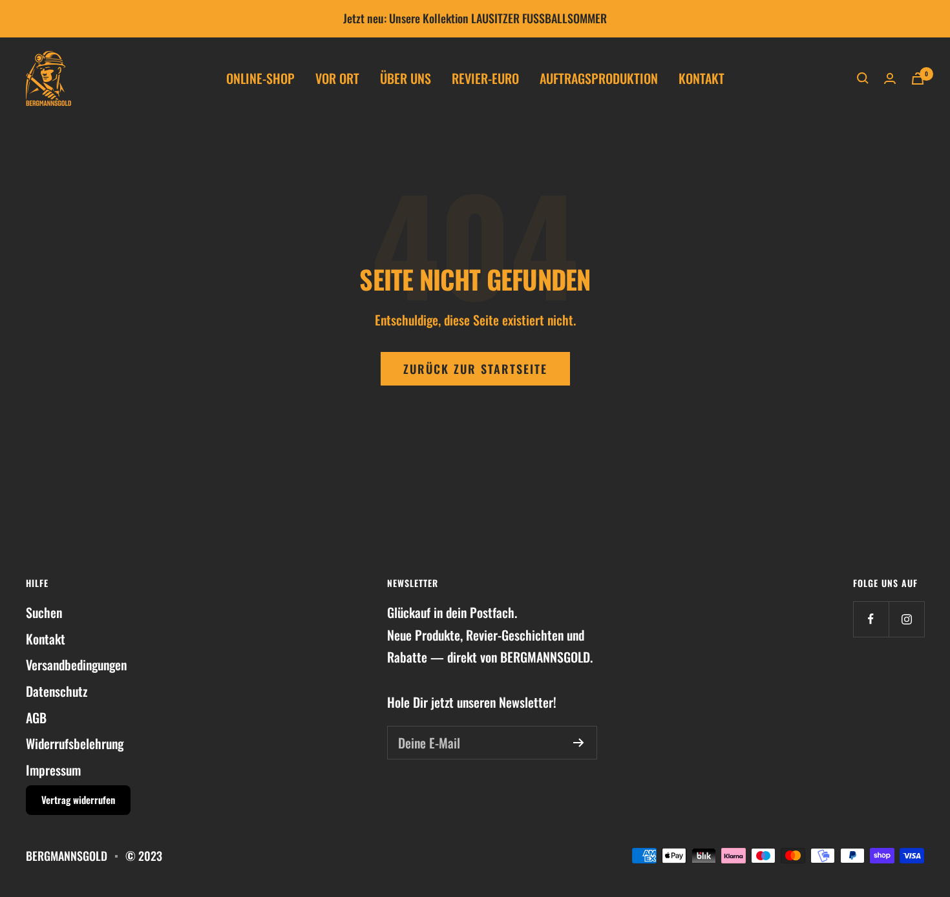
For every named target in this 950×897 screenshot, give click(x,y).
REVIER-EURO (485, 78)
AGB (36, 717)
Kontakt (45, 638)
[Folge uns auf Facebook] (871, 619)
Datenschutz (56, 691)
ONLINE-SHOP (260, 78)
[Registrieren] (578, 742)
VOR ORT (337, 78)
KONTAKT (701, 78)
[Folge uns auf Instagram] (906, 619)
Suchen (44, 612)
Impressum (53, 769)
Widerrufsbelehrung (74, 743)
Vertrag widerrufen (78, 799)
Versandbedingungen (76, 664)
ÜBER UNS (405, 78)
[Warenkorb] (917, 78)
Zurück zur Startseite (475, 368)
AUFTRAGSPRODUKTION (599, 78)
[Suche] (863, 78)
